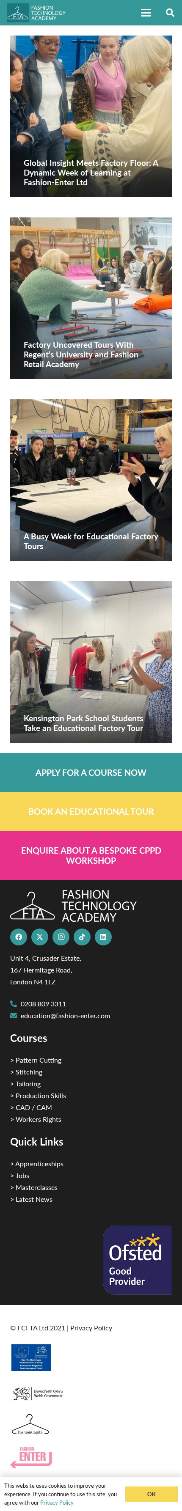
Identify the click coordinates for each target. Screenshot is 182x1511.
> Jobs (19, 1175)
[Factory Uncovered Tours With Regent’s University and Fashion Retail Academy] (91, 298)
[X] (39, 937)
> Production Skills (38, 1095)
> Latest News (31, 1199)
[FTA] (40, 12)
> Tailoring (25, 1083)
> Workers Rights (35, 1119)
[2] (91, 1357)
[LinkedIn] (103, 937)
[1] (91, 1391)
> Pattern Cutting (35, 1060)
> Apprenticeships (36, 1163)
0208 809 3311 (43, 1003)
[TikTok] (82, 937)
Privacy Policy (91, 1327)
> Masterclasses (34, 1187)
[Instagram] (60, 937)
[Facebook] (18, 937)
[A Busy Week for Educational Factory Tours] (91, 480)
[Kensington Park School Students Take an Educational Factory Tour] (91, 662)
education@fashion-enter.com (65, 1015)
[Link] (91, 772)
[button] (146, 13)
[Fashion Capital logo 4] (91, 1424)
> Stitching (26, 1072)
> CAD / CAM (31, 1107)
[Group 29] (91, 1458)
